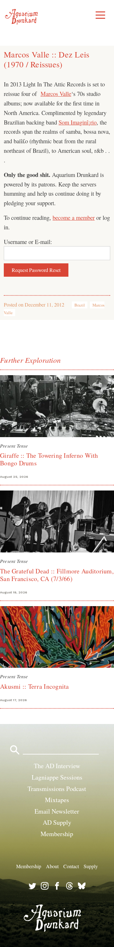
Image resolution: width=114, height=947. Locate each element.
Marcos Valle (56, 94)
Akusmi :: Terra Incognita (34, 686)
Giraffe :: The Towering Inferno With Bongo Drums (49, 459)
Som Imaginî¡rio (78, 122)
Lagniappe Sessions (57, 777)
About (52, 866)
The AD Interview (57, 765)
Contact (71, 866)
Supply (91, 866)
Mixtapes (57, 799)
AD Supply (57, 822)
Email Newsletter (57, 811)
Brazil (79, 305)
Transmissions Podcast (57, 788)
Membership (57, 833)
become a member (74, 217)
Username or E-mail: (28, 242)
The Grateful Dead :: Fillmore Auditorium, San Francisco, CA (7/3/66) (57, 575)
